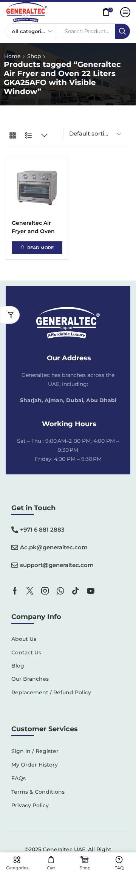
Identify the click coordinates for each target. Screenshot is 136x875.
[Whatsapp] (60, 591)
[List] (29, 135)
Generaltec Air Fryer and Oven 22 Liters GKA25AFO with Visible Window (33, 228)
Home (12, 56)
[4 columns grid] (13, 135)
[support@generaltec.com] (14, 565)
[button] (109, 12)
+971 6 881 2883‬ (42, 529)
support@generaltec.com (57, 565)
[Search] (122, 31)
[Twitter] (30, 591)
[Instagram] (45, 591)
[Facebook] (15, 591)
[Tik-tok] (75, 591)
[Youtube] (90, 591)
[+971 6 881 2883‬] (14, 529)
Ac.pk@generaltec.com (54, 547)
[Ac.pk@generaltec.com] (14, 547)
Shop (34, 56)
